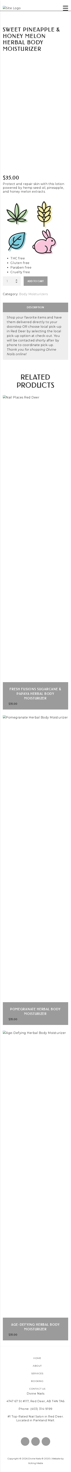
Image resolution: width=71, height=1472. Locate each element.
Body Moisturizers (33, 294)
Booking (37, 1381)
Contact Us (37, 1388)
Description (35, 307)
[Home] (12, 8)
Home (37, 1358)
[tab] (35, 307)
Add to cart (35, 281)
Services (37, 1373)
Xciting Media (35, 1463)
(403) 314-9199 (41, 1409)
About (37, 1365)
